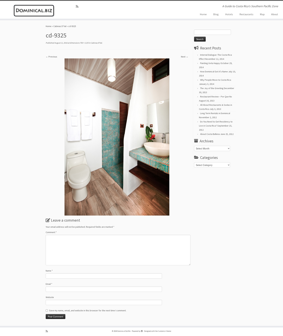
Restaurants (246, 14)
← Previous (51, 56)
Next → (184, 56)
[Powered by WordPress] (142, 330)
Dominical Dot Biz (124, 331)
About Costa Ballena (210, 134)
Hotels (229, 14)
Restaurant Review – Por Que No (216, 96)
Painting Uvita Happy (210, 63)
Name (49, 270)
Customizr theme (164, 331)
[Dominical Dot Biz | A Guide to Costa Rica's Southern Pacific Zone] (32, 9)
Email (49, 283)
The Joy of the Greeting (211, 88)
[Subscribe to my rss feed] (78, 6)
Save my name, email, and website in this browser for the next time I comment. (87, 310)
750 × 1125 (84, 43)
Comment (51, 232)
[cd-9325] (117, 136)
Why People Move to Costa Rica (215, 79)
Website (50, 297)
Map (262, 14)
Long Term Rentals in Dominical (215, 113)
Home (203, 14)
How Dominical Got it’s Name (214, 71)
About (274, 14)
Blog (216, 14)
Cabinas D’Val (59, 26)
